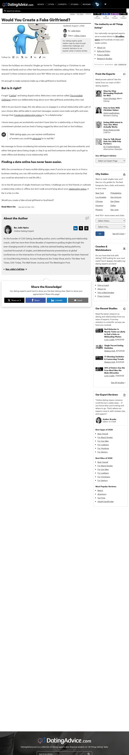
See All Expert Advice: (105, 155)
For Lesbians (103, 444)
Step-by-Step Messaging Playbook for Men (113, 93)
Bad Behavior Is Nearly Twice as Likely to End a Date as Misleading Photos (114, 333)
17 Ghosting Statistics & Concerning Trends (114, 358)
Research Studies (104, 58)
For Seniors (103, 451)
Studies (74, 4)
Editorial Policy (103, 51)
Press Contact (104, 296)
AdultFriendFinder (106, 501)
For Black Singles (105, 437)
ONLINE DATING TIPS (26, 207)
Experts (62, 4)
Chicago (99, 201)
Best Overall (103, 433)
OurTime (101, 497)
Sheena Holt (109, 350)
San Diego (114, 201)
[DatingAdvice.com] (18, 4)
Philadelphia (115, 193)
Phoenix (99, 209)
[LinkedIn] (75, 228)
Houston (99, 205)
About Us (101, 47)
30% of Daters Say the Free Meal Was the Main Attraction (114, 370)
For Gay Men (103, 441)
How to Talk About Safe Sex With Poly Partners (112, 141)
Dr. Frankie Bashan (111, 146)
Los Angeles (100, 197)
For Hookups (103, 448)
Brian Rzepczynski (111, 129)
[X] (81, 228)
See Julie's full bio (15, 269)
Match (100, 490)
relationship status (77, 188)
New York (99, 193)
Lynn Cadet (109, 339)
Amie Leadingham (111, 113)
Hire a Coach (103, 285)
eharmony (102, 494)
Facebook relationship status (28, 115)
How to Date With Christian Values (111, 108)
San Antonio (115, 197)
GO (100, 233)
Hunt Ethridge (109, 98)
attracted (36, 138)
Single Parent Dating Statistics (113, 346)
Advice (40, 4)
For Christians (104, 476)
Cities (51, 4)
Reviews (87, 4)
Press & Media (103, 54)
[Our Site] (105, 4)
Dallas (113, 205)
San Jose (114, 209)
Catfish (12, 95)
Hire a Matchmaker (106, 292)
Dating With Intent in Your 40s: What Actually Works (112, 124)
